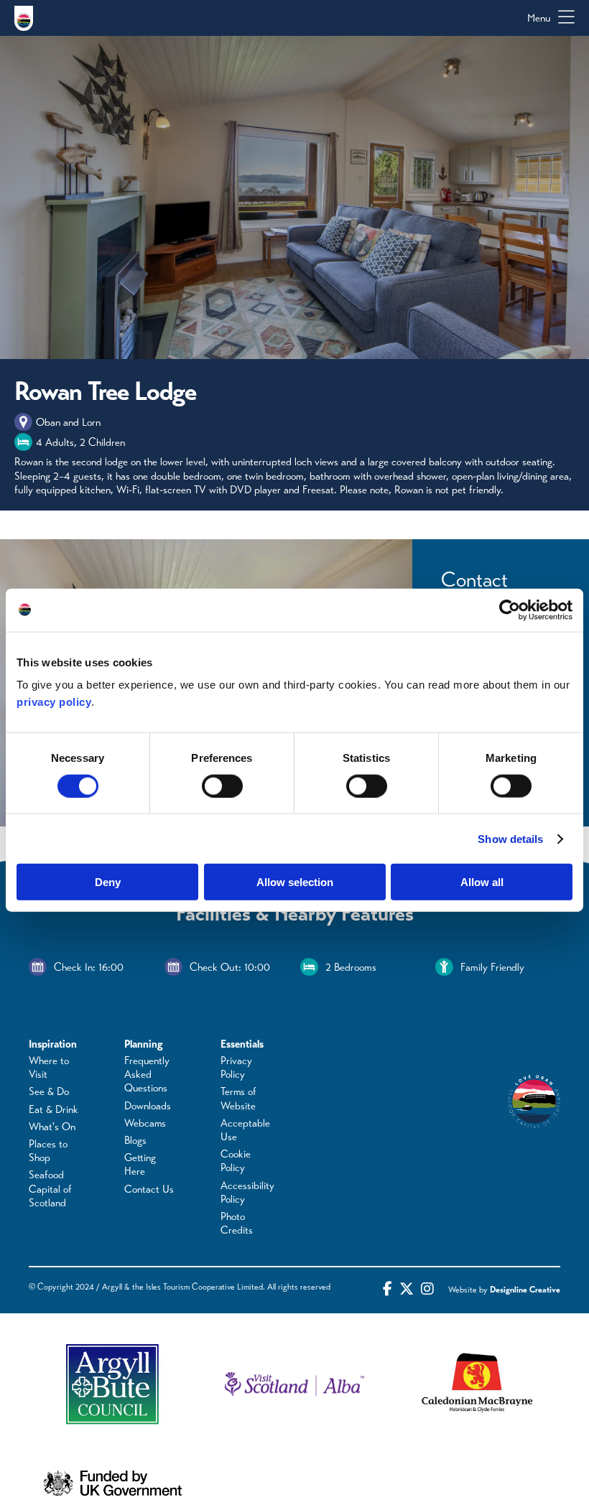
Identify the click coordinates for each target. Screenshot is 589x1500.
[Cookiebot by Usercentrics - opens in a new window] (509, 609)
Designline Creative (525, 1289)
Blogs (135, 1140)
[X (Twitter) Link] (406, 1290)
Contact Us (149, 1189)
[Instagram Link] (427, 1290)
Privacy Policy (236, 1067)
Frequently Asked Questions (147, 1074)
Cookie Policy (236, 1160)
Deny (108, 882)
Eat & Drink (53, 1109)
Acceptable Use (245, 1130)
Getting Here (140, 1164)
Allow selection (294, 882)
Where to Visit (49, 1067)
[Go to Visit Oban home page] (23, 18)
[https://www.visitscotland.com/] (294, 1384)
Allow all (482, 882)
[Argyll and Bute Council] (112, 1384)
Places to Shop (48, 1150)
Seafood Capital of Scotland (50, 1188)
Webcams (145, 1123)
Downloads (147, 1105)
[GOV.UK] (112, 1483)
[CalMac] (476, 1384)
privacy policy (54, 702)
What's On (52, 1126)
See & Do (49, 1091)
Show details (510, 838)
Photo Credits (237, 1223)
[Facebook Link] (387, 1290)
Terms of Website (238, 1098)
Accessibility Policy (247, 1192)
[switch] (222, 785)
